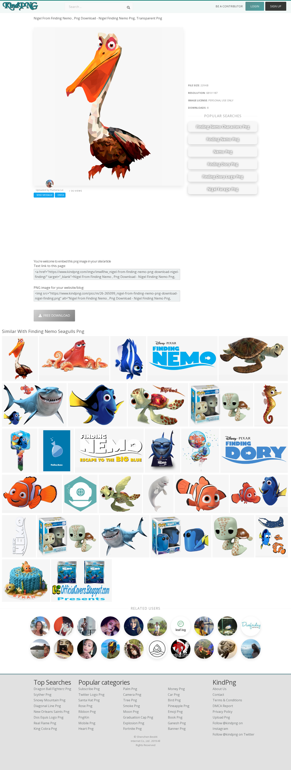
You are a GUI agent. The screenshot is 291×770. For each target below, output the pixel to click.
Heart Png (86, 728)
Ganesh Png (177, 723)
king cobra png (45, 728)
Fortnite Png (132, 728)
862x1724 (10, 470)
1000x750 (59, 599)
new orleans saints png (51, 711)
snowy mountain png (50, 700)
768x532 (157, 555)
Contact (218, 694)
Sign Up (275, 6)
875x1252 (153, 470)
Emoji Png (175, 711)
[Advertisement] (108, 227)
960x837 (106, 510)
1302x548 (83, 470)
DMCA (60, 194)
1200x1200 (198, 424)
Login (254, 6)
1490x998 (10, 424)
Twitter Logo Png (91, 694)
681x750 (70, 510)
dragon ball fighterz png (52, 689)
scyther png (42, 694)
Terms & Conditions (227, 700)
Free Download (56, 315)
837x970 (188, 470)
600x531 (9, 599)
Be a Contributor (229, 6)
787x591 (44, 555)
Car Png (174, 694)
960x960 (46, 378)
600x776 (45, 470)
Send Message (43, 194)
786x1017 (118, 378)
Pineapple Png (178, 706)
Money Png (176, 689)
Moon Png (131, 711)
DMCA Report (223, 706)
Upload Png (221, 717)
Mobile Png (86, 723)
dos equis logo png (49, 717)
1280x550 (228, 470)
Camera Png (132, 694)
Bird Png (174, 700)
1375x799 (10, 510)
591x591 (219, 555)
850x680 (107, 555)
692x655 (182, 510)
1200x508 (155, 378)
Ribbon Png (87, 711)
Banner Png (177, 728)
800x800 (237, 510)
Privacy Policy (222, 711)
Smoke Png (131, 706)
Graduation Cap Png (138, 717)
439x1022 (10, 555)
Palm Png (130, 689)
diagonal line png (47, 706)
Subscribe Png (89, 689)
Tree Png (130, 700)
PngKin (83, 717)
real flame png (45, 723)
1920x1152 (228, 378)
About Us (219, 689)
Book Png (175, 717)
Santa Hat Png (89, 700)
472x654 (262, 555)
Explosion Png (133, 723)
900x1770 (262, 424)
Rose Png (85, 706)
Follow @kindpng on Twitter (233, 734)
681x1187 (10, 378)
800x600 (135, 424)
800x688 (75, 424)
